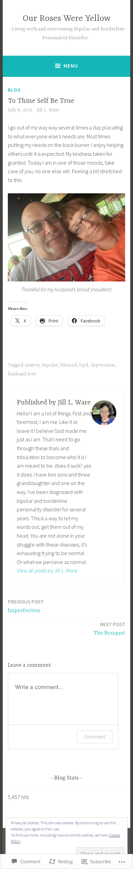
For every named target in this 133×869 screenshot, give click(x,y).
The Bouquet (109, 628)
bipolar (50, 365)
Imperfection (26, 606)
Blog (14, 90)
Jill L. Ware (48, 110)
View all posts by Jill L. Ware (47, 570)
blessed (68, 365)
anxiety (32, 365)
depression (103, 365)
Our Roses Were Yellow (66, 19)
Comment (94, 737)
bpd (83, 365)
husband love (22, 374)
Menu (70, 66)
